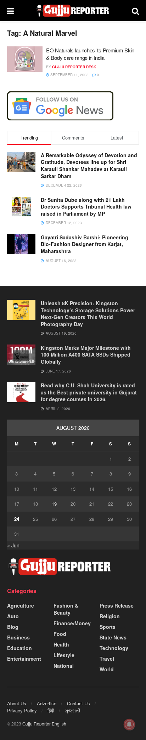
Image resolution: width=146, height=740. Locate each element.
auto (13, 616)
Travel (107, 658)
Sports (108, 626)
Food (60, 633)
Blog (12, 626)
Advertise (46, 703)
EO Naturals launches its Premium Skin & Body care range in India (90, 53)
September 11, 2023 (69, 74)
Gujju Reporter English (44, 724)
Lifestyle (64, 655)
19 (54, 503)
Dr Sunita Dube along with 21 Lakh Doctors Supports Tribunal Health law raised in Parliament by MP (86, 206)
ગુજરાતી (72, 710)
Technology (114, 647)
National (64, 665)
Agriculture (20, 605)
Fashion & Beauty (66, 609)
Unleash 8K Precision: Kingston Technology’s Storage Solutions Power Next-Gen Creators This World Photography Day (88, 314)
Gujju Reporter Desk (74, 66)
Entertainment (24, 658)
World (107, 669)
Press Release (117, 605)
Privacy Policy (22, 710)
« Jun (13, 545)
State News (113, 637)
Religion (110, 616)
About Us (16, 703)
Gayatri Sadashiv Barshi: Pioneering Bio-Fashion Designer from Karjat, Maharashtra (84, 244)
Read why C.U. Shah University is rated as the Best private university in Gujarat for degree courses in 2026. (89, 392)
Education (19, 647)
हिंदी (50, 710)
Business (18, 637)
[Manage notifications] (129, 724)
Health (61, 644)
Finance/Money (72, 623)
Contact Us (78, 703)
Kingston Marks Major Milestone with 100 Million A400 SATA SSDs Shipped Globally (86, 354)
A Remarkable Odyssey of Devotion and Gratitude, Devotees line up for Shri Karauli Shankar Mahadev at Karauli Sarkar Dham (89, 166)
